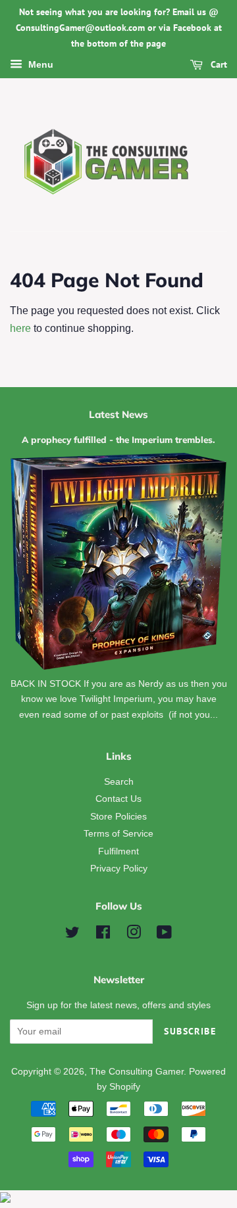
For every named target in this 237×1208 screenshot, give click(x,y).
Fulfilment (118, 851)
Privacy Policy (118, 868)
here (20, 328)
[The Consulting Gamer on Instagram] (133, 935)
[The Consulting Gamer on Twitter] (72, 935)
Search (119, 782)
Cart (217, 65)
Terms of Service (118, 834)
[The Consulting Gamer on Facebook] (103, 935)
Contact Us (118, 799)
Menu (39, 65)
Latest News (118, 414)
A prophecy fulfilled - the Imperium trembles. (118, 439)
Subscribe (190, 1031)
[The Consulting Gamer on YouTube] (164, 935)
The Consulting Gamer (137, 1072)
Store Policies (118, 817)
